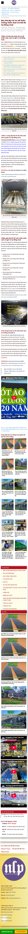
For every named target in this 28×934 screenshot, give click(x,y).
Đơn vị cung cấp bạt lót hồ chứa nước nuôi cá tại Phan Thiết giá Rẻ (20, 493)
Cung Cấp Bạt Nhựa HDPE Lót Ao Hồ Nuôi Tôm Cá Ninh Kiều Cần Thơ (7, 514)
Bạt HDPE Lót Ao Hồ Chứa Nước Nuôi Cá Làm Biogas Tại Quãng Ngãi (7, 453)
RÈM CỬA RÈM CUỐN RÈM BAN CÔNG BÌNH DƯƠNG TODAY (14, 599)
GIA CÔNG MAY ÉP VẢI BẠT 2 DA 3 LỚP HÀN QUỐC (15, 588)
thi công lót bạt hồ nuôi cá (15, 335)
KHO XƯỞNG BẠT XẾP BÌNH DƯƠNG (10, 845)
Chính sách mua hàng (6, 915)
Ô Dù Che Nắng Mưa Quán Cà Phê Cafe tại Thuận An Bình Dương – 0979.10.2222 (7, 534)
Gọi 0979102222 (21, 931)
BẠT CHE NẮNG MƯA (8, 573)
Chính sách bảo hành (6, 920)
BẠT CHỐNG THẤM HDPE (13, 8)
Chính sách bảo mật (6, 918)
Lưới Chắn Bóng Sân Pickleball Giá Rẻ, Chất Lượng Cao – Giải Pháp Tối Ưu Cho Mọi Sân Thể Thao (20, 555)
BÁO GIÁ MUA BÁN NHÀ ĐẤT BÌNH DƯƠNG (14, 570)
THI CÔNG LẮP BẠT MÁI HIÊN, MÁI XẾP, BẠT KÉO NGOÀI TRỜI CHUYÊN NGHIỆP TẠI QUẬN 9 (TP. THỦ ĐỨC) (7, 555)
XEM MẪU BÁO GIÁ (7, 931)
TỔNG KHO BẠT (5, 14)
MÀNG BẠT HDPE (5, 12)
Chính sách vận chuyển (7, 912)
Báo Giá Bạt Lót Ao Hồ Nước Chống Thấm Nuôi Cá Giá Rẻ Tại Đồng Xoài (14, 371)
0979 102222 (12, 892)
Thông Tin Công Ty (14, 12)
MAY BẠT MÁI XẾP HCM (18, 848)
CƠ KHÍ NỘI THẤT (5, 10)
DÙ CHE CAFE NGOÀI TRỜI (10, 585)
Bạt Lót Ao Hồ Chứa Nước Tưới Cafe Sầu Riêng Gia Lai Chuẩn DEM (20, 534)
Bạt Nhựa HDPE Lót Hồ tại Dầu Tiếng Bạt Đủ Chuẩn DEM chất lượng (7, 473)
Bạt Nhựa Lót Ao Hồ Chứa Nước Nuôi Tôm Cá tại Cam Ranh (20, 452)
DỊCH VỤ (12, 10)
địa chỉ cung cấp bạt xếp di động (14, 814)
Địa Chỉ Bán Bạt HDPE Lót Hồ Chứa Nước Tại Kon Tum (7, 493)
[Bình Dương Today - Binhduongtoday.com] (14, 2)
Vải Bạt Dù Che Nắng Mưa (10, 609)
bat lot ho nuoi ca (19, 158)
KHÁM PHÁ (17, 10)
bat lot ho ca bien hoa (11, 288)
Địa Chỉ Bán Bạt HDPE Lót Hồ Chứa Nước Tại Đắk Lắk (21, 472)
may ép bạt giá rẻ (10, 895)
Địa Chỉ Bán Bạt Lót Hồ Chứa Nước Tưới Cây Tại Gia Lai (20, 513)
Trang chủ (3, 8)
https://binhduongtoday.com (13, 898)
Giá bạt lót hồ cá (5, 282)
